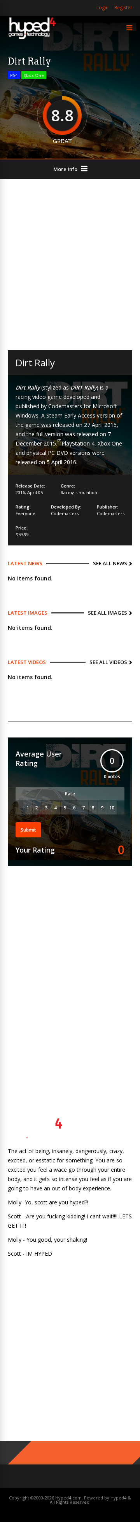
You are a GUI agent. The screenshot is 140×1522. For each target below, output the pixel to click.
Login (102, 7)
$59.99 (22, 534)
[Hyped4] (32, 38)
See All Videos (108, 662)
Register (123, 7)
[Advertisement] (70, 265)
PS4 (14, 75)
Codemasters (65, 513)
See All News (110, 563)
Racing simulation (79, 492)
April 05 (35, 492)
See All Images (107, 612)
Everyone (25, 513)
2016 (20, 492)
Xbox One (34, 75)
